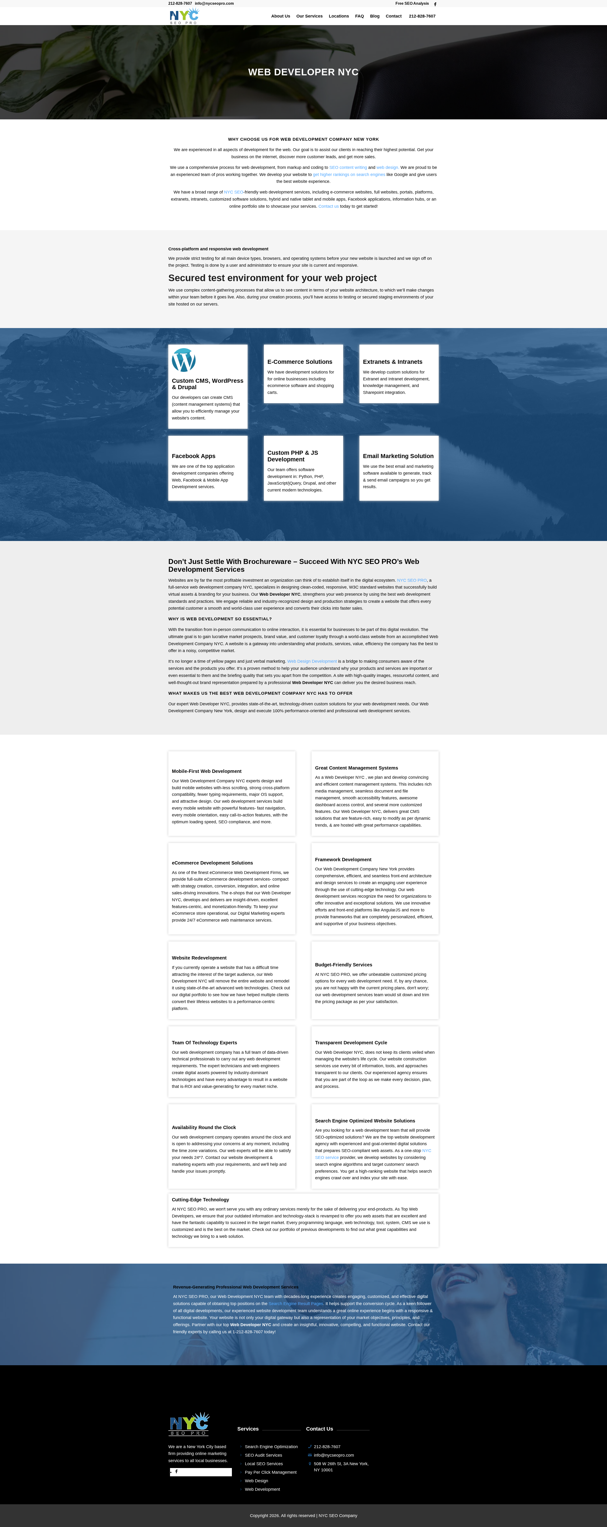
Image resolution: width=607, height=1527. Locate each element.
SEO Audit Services (263, 1455)
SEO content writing (348, 167)
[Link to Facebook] (435, 3)
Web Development (262, 1489)
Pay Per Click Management (271, 1472)
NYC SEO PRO (412, 580)
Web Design (256, 1480)
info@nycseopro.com (214, 3)
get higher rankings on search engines (349, 174)
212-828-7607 (180, 3)
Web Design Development (312, 661)
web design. (388, 167)
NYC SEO (233, 192)
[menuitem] (411, 3)
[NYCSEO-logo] (184, 16)
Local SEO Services (264, 1463)
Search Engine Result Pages (296, 1303)
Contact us (328, 206)
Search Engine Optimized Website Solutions (365, 1120)
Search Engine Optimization (271, 1446)
